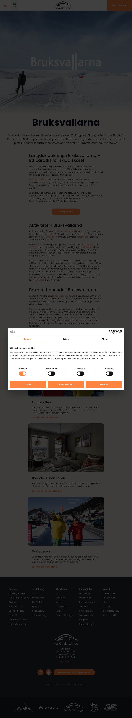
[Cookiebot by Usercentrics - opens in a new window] (111, 332)
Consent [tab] (27, 339)
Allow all (104, 384)
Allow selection (66, 384)
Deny (28, 384)
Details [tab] (66, 339)
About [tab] (105, 339)
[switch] (51, 373)
